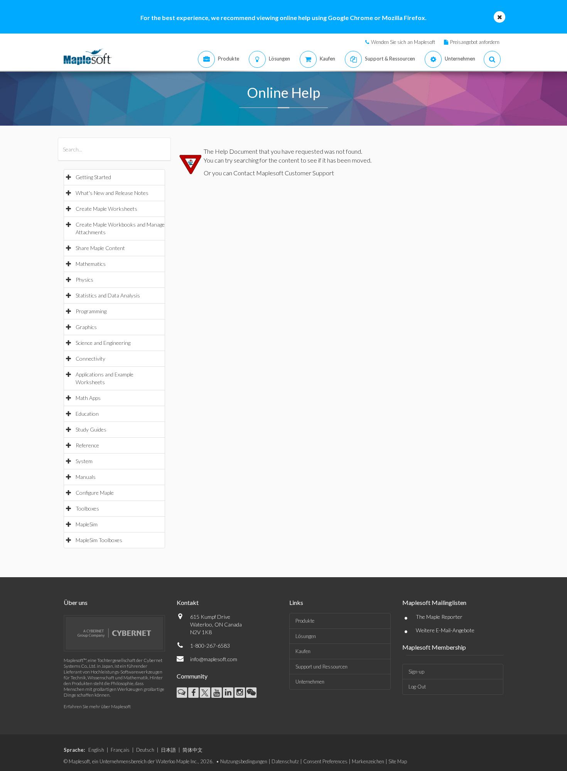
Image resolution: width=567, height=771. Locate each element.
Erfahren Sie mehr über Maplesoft (97, 706)
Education (87, 413)
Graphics (86, 327)
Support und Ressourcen (321, 666)
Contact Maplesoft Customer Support (283, 172)
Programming (91, 311)
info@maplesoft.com (213, 659)
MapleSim (87, 524)
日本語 (168, 750)
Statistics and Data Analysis (108, 295)
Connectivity (90, 358)
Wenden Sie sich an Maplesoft (403, 42)
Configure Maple (95, 492)
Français (120, 750)
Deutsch (145, 750)
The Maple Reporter (439, 616)
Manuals (86, 477)
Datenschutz (285, 761)
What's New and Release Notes (112, 193)
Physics (84, 279)
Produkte (304, 621)
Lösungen (305, 636)
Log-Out (417, 687)
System (84, 461)
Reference (87, 445)
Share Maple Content (100, 248)
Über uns (76, 602)
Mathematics (91, 263)
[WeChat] (251, 692)
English (96, 750)
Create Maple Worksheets (106, 208)
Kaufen (302, 651)
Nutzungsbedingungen (243, 761)
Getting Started (93, 177)
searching (246, 160)
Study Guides (91, 429)
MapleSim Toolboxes (99, 540)
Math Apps (88, 398)
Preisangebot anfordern (475, 42)
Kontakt (188, 602)
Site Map (397, 761)
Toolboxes (87, 508)
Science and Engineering (103, 342)
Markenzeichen (368, 761)
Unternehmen (309, 682)
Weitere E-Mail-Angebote (445, 630)
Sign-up (416, 672)
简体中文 (192, 750)
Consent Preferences (325, 761)
